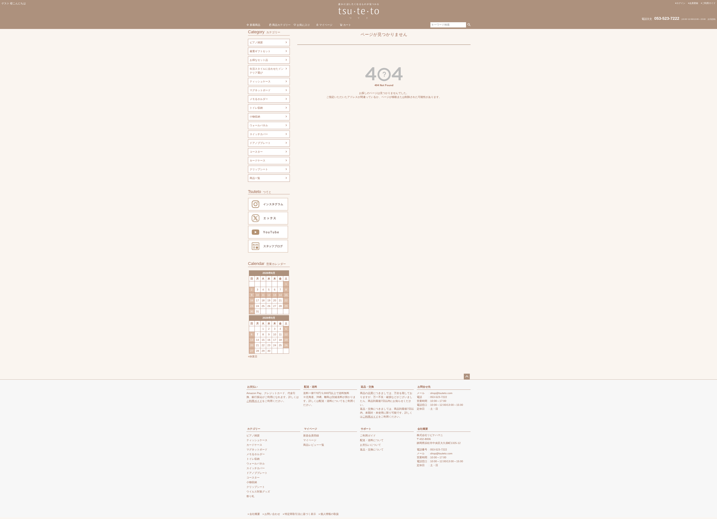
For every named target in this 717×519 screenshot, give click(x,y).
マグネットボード (260, 90)
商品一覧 (255, 178)
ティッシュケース (260, 81)
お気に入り (303, 24)
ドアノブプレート (260, 142)
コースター (256, 151)
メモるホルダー (259, 99)
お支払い (252, 386)
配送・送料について (330, 400)
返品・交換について (372, 449)
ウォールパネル (259, 125)
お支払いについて (370, 444)
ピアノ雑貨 (256, 42)
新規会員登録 (311, 435)
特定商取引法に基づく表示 (300, 513)
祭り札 (250, 496)
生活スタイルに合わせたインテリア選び (267, 70)
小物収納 (255, 116)
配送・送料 (310, 386)
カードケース (257, 160)
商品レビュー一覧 (313, 444)
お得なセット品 (259, 59)
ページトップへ (467, 377)
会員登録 (693, 3)
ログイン (680, 3)
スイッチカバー (259, 134)
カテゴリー (253, 428)
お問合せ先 (424, 386)
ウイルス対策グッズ (258, 491)
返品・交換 (367, 386)
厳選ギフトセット (260, 51)
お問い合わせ (272, 513)
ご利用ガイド (709, 3)
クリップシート (259, 169)
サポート (366, 428)
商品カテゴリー (281, 24)
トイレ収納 (256, 107)
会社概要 (423, 428)
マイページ (325, 24)
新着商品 (255, 24)
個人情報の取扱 (329, 513)
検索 (469, 24)
